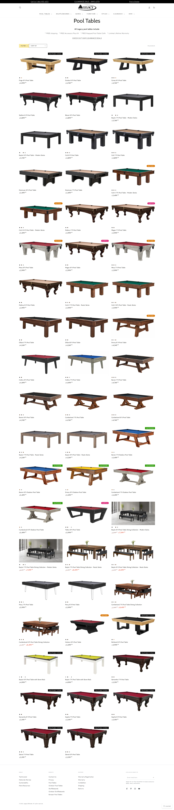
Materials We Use (25, 780)
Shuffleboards (53, 789)
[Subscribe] (154, 777)
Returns (81, 789)
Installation (82, 783)
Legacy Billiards (28, 803)
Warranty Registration (86, 777)
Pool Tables (52, 783)
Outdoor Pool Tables (56, 786)
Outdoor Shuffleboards (57, 791)
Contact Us (52, 777)
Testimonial (23, 777)
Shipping (81, 786)
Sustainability (23, 783)
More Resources (24, 786)
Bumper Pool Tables (55, 794)
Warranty (81, 780)
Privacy (51, 780)
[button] (20, 8)
